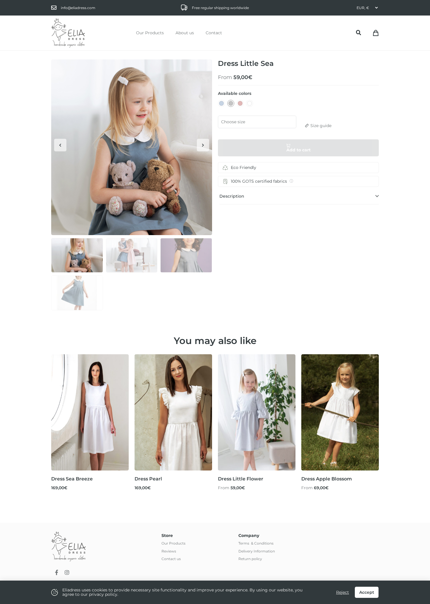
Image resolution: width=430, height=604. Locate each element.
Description (231, 196)
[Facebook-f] (56, 572)
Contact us (171, 559)
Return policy (250, 559)
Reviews (168, 551)
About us (185, 32)
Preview (90, 459)
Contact (214, 32)
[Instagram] (67, 572)
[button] (358, 32)
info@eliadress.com (78, 8)
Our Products (150, 32)
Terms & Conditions (256, 543)
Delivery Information (256, 551)
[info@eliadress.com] (53, 7)
